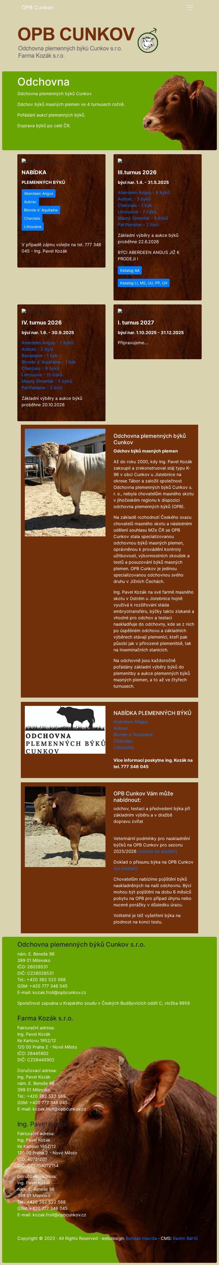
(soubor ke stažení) (157, 851)
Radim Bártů (185, 1238)
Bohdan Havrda (141, 1238)
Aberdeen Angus (38, 193)
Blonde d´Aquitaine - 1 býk (49, 362)
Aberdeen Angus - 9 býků (144, 192)
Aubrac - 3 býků (134, 199)
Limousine (32, 226)
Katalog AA (129, 270)
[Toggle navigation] (189, 7)
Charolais (32, 218)
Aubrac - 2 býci (37, 349)
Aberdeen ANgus (131, 721)
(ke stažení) (126, 868)
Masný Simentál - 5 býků (143, 218)
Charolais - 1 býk (135, 205)
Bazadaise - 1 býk (39, 355)
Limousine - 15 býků (42, 374)
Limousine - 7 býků (137, 211)
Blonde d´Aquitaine (41, 210)
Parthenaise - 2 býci (138, 224)
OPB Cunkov (38, 7)
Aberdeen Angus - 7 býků (47, 342)
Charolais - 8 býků (40, 368)
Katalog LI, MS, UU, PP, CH (143, 283)
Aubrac (30, 201)
